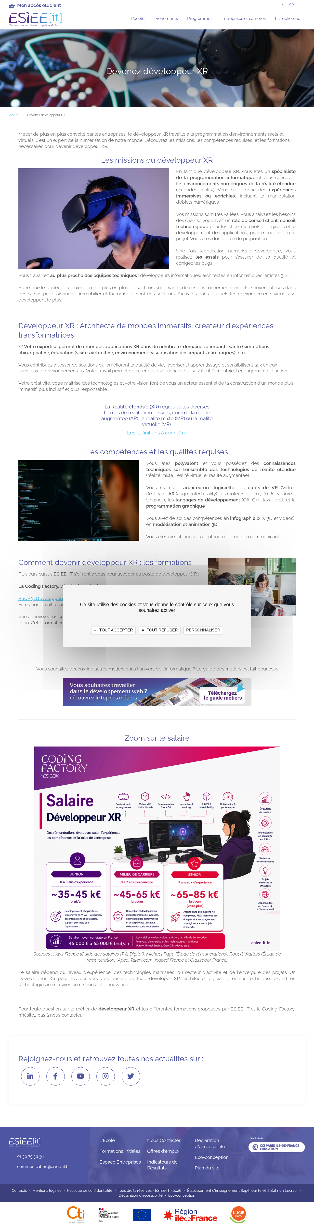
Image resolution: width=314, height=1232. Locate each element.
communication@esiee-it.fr (43, 1166)
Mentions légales (46, 1190)
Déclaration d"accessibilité (141, 1195)
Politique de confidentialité (89, 1190)
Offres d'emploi (163, 1151)
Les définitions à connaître (157, 433)
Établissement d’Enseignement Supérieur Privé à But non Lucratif (242, 1190)
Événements (166, 18)
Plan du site (207, 1167)
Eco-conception (212, 1157)
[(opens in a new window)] (190, 1214)
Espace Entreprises (120, 1162)
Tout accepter (115, 630)
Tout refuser (162, 630)
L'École (107, 1140)
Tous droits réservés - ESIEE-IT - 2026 (149, 1190)
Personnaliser (203, 630)
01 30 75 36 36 (30, 1156)
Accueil (14, 115)
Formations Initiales (120, 1151)
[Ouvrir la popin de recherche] (283, 5)
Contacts (19, 1190)
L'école (137, 18)
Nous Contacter (164, 1140)
